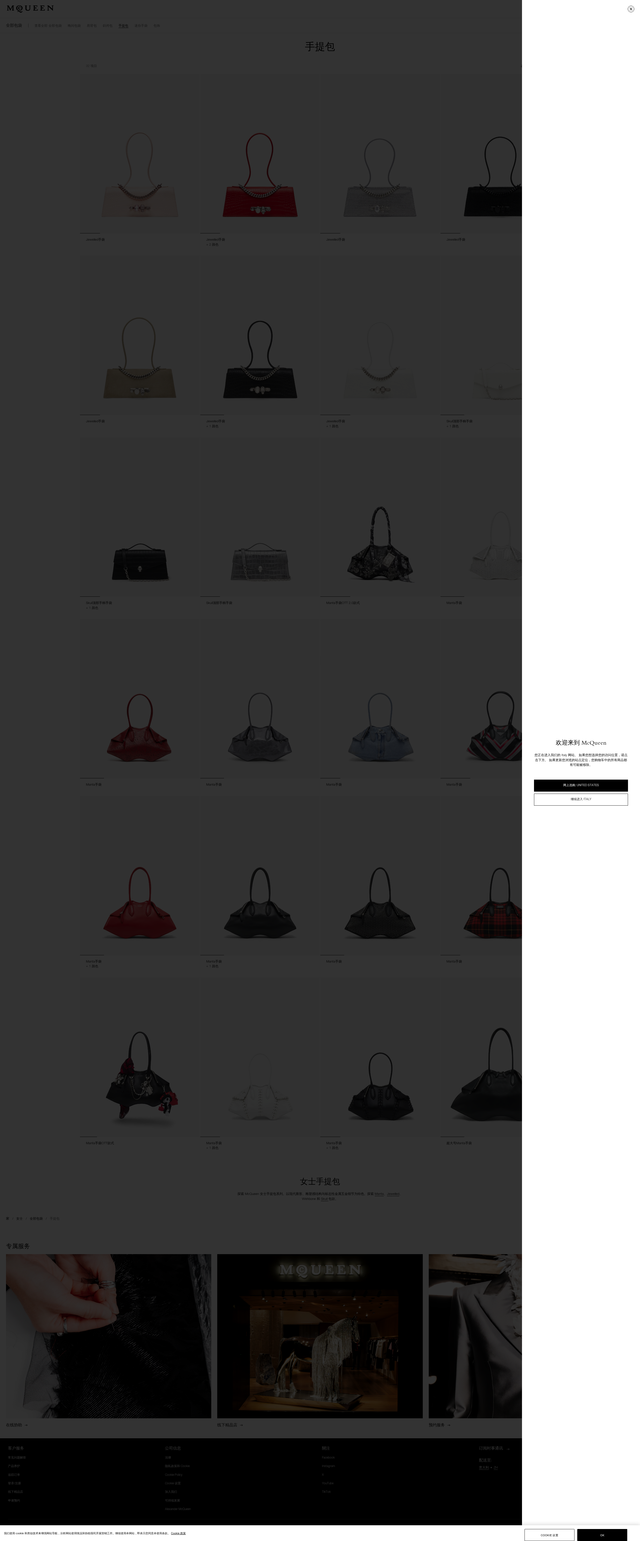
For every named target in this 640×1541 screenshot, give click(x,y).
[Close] (631, 9)
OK (602, 1535)
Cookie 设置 (549, 1535)
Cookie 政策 (178, 1533)
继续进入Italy (581, 799)
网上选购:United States (581, 785)
